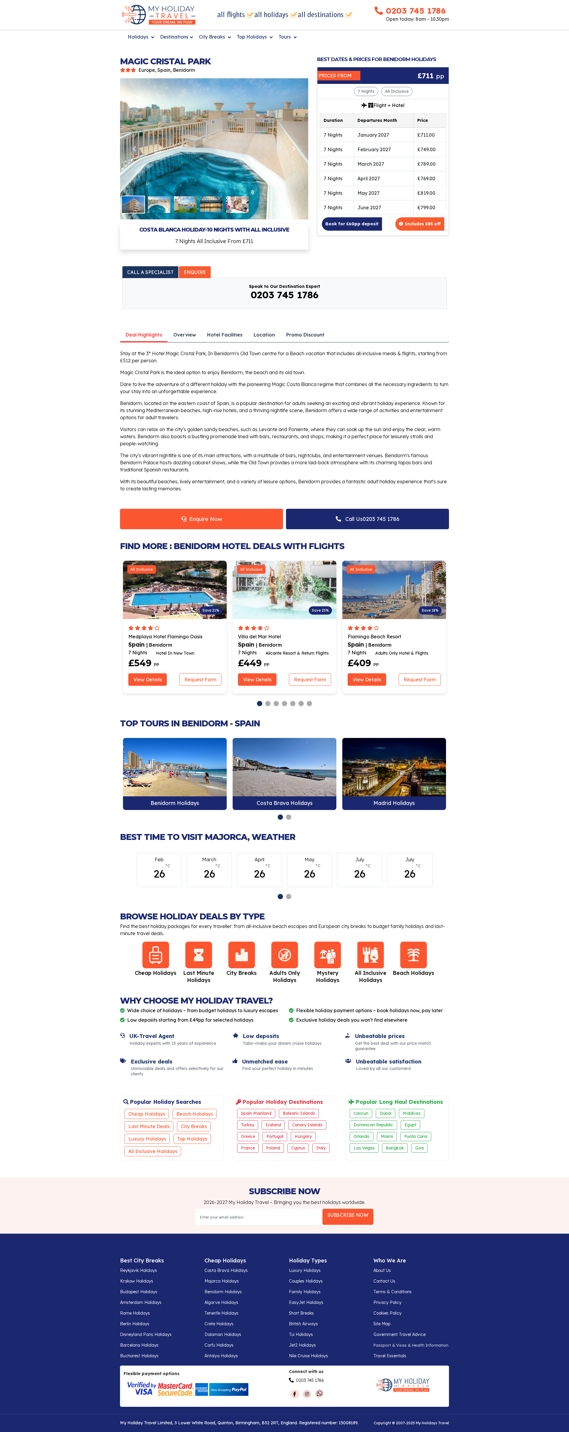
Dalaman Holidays (222, 1334)
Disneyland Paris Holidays (146, 1334)
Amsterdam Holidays (141, 1302)
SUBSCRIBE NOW (347, 1215)
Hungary (303, 1136)
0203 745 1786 (416, 10)
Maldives (412, 1113)
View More (175, 774)
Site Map (381, 1323)
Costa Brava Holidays (226, 1270)
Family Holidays (305, 1291)
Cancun (361, 1113)
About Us (382, 1270)
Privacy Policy (387, 1302)
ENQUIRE (195, 272)
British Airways (303, 1323)
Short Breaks (301, 1313)
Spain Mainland (256, 1113)
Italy (321, 1148)
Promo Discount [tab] (305, 335)
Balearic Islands (299, 1113)
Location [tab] (264, 335)
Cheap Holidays (146, 1114)
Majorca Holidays (221, 1281)
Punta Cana (415, 1136)
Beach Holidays (194, 1114)
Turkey (247, 1125)
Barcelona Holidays (139, 1345)
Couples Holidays (306, 1281)
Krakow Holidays (136, 1281)
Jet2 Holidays (302, 1345)
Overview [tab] (184, 335)
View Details (147, 679)
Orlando (362, 1136)
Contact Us (384, 1281)
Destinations (174, 37)
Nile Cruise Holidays (308, 1355)
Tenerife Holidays (221, 1313)
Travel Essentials (389, 1355)
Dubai (385, 1113)
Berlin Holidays (134, 1323)
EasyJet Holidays (306, 1302)
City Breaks (212, 37)
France (248, 1148)
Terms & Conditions (392, 1291)
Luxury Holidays (147, 1139)
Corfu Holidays (219, 1345)
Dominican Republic (373, 1125)
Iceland (273, 1125)
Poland (273, 1148)
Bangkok (395, 1148)
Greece (248, 1136)
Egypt (410, 1125)
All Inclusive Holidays (152, 1151)
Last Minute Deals (149, 1126)
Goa (419, 1148)
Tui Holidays (301, 1334)
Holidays (138, 37)
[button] (134, 148)
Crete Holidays (219, 1323)
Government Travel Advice (399, 1334)
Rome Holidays (135, 1313)
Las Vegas (364, 1148)
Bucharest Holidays (139, 1355)
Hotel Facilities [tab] (224, 335)
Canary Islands (307, 1125)
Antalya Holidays (221, 1355)
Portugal (274, 1136)
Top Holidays (252, 37)
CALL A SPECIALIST (150, 272)
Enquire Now (204, 519)
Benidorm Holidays (223, 1291)
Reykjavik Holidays (138, 1270)
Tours (285, 37)
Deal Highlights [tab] (144, 335)
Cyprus (298, 1148)
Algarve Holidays (221, 1302)
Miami (387, 1136)
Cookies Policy (387, 1313)
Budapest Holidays (138, 1291)
